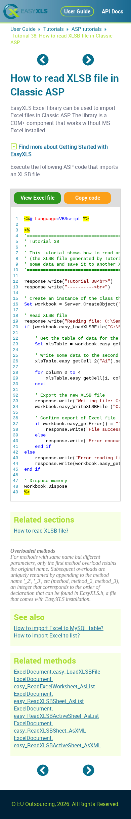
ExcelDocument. (54, 682)
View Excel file (37, 197)
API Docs (112, 11)
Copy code (87, 197)
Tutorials (53, 28)
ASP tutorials (87, 28)
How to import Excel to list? (47, 635)
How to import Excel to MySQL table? (58, 628)
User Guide (77, 11)
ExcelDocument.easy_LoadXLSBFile (57, 671)
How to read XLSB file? (41, 530)
